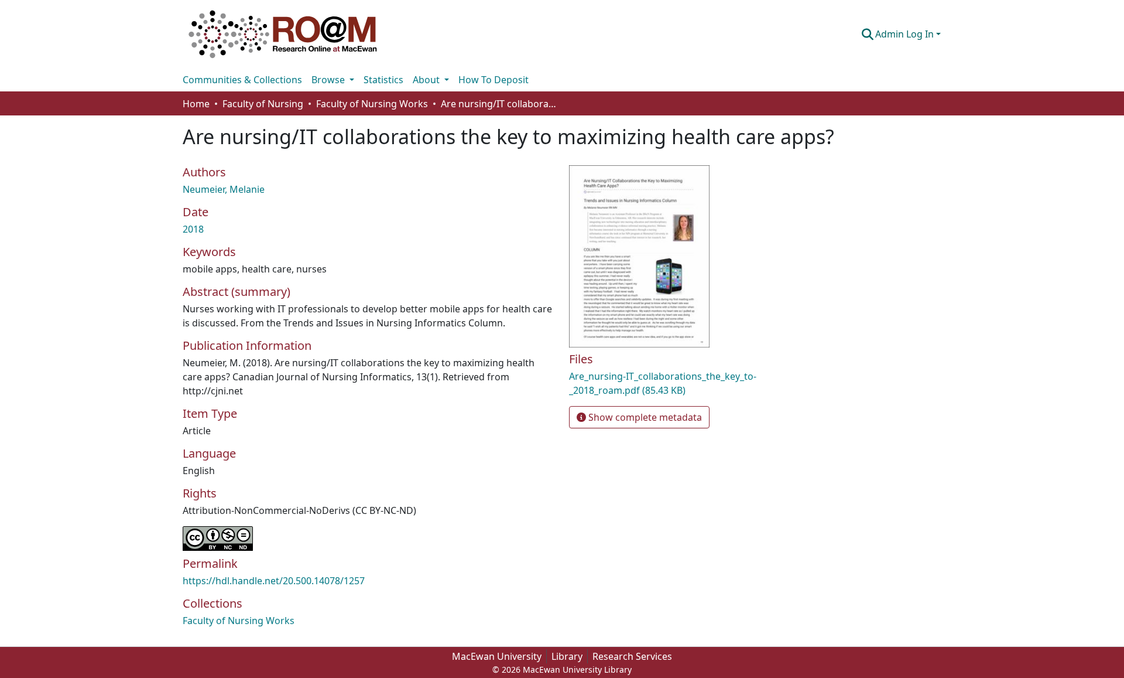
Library (566, 656)
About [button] (427, 79)
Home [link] (196, 103)
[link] (691, 383)
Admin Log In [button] (905, 34)
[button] (283, 34)
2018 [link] (193, 229)
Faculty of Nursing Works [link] (372, 103)
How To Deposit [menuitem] (493, 79)
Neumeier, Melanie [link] (224, 189)
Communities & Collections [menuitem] (242, 79)
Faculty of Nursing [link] (262, 103)
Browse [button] (329, 79)
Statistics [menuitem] (383, 79)
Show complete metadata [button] (644, 417)
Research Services (632, 656)
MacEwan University (497, 656)
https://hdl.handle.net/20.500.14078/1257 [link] (274, 580)
